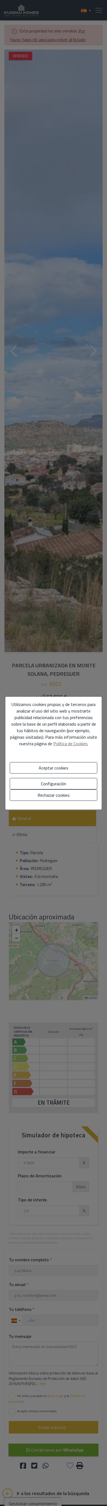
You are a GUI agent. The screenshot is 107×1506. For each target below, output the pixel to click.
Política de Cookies (70, 743)
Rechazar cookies (54, 795)
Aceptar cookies (53, 768)
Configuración (53, 783)
